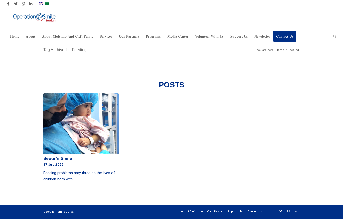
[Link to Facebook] (8, 4)
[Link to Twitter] (15, 4)
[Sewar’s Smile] (81, 123)
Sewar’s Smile (57, 158)
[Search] (333, 36)
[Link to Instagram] (23, 4)
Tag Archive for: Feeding (65, 50)
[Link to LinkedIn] (31, 4)
